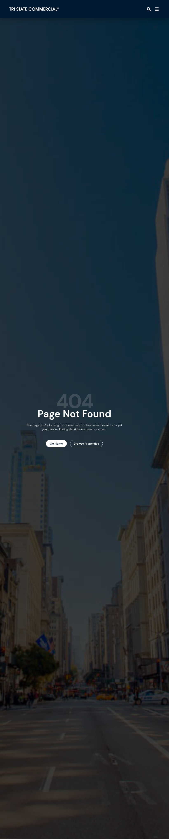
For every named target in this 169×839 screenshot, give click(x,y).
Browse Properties (86, 443)
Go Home (56, 443)
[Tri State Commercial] (34, 9)
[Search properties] (148, 9)
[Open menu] (157, 9)
